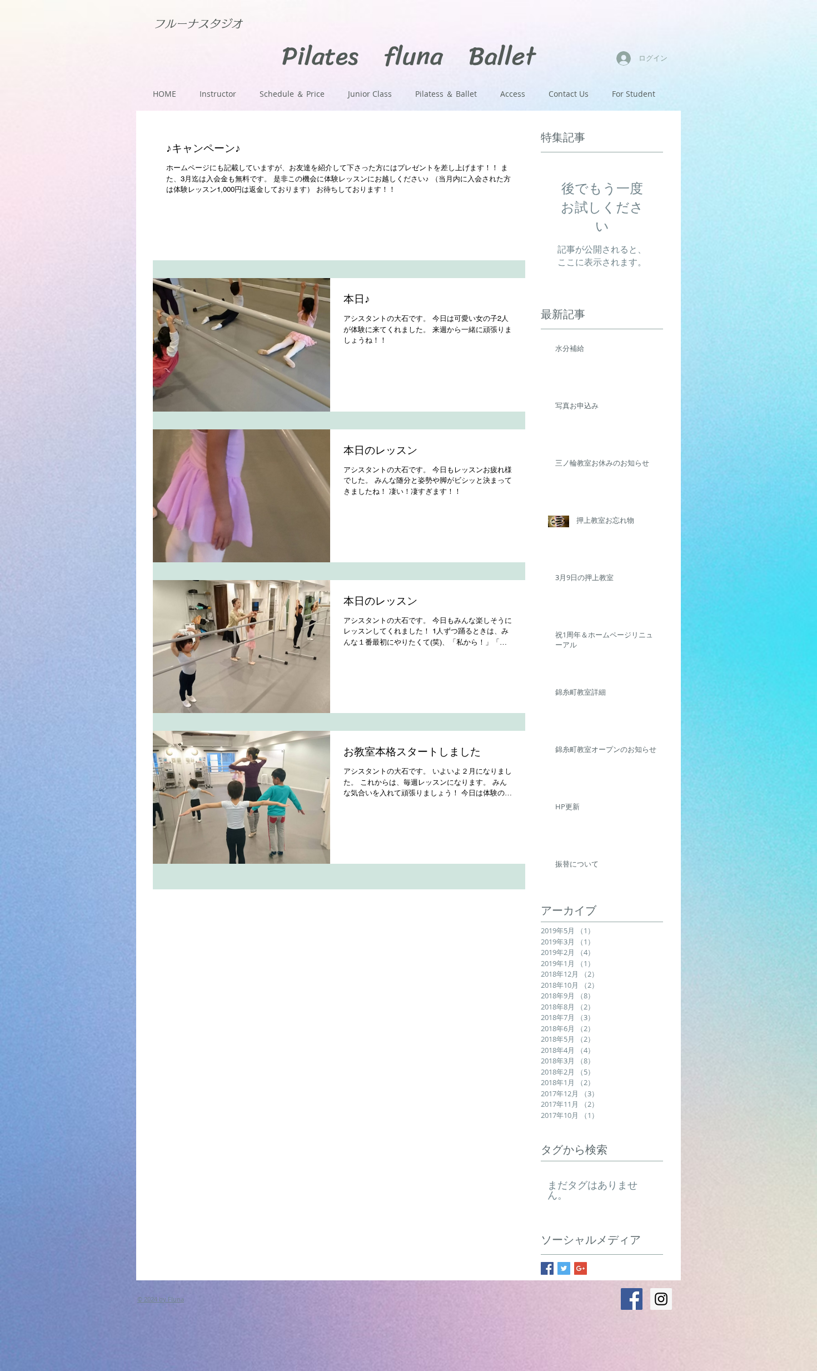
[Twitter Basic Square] (563, 1268)
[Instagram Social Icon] (661, 1299)
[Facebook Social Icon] (631, 1299)
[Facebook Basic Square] (547, 1268)
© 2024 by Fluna (160, 1299)
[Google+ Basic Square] (580, 1268)
